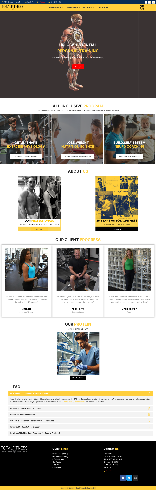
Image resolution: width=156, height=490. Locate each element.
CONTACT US (102, 7)
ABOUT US (87, 7)
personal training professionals (73, 402)
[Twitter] (153, 2)
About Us (56, 465)
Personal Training (60, 454)
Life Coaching (58, 459)
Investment (57, 467)
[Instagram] (149, 2)
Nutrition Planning (60, 456)
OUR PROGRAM (54, 7)
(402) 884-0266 (111, 465)
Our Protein (57, 462)
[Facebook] (146, 2)
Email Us (107, 467)
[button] (80, 393)
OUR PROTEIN (72, 7)
